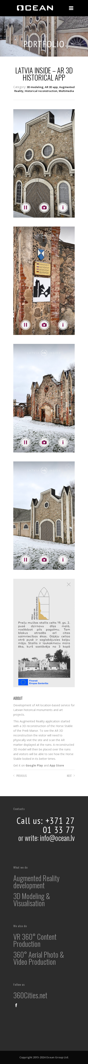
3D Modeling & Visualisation (31, 899)
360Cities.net (30, 995)
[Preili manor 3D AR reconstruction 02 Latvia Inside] (44, 285)
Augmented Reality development (36, 881)
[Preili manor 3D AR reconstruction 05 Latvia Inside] (44, 637)
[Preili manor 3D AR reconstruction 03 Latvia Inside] (44, 402)
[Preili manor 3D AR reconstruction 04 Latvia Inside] (44, 520)
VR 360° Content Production (34, 940)
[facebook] (16, 1005)
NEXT (69, 775)
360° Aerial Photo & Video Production (38, 958)
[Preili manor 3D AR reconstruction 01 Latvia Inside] (44, 168)
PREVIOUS (21, 775)
